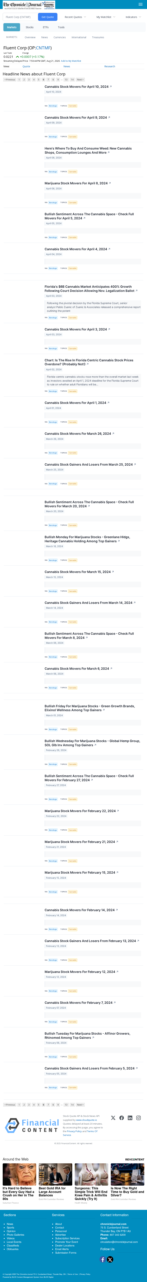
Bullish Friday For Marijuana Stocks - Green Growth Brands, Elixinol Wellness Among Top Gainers (90, 708)
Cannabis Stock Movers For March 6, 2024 (79, 668)
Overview (30, 37)
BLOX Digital (48, 1277)
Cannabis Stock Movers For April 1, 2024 (77, 403)
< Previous (9, 79)
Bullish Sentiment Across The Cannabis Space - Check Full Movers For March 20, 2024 (89, 504)
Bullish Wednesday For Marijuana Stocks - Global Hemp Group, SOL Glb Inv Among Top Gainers (92, 743)
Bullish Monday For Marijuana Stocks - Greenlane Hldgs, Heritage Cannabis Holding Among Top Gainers (87, 539)
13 (66, 79)
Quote (26, 66)
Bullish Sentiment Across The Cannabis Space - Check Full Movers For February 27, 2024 (89, 778)
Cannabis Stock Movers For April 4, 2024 (78, 249)
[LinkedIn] (130, 1125)
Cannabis (72, 106)
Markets (11, 27)
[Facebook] (121, 1125)
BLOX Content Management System (25, 1277)
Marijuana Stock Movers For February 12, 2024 (82, 972)
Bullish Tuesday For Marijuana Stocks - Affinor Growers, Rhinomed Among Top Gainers (87, 1035)
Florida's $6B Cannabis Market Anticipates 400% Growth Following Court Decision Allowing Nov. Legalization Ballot (91, 289)
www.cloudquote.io (86, 1120)
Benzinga (53, 106)
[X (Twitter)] (113, 1125)
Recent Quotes (73, 17)
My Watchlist (103, 17)
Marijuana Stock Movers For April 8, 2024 (78, 183)
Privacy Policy (74, 1131)
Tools (61, 27)
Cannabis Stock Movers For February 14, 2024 (81, 910)
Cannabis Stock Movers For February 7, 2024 (80, 1002)
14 (72, 79)
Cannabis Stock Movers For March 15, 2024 (79, 572)
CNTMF (43, 48)
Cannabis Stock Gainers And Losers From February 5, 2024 (91, 1068)
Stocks (30, 27)
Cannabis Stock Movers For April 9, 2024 (77, 117)
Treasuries (98, 37)
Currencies (60, 37)
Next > (80, 79)
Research (109, 66)
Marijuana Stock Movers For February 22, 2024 (82, 811)
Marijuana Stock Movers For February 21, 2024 (81, 842)
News (44, 37)
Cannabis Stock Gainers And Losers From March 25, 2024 (90, 464)
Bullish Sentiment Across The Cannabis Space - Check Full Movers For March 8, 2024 (89, 636)
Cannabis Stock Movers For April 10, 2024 (78, 86)
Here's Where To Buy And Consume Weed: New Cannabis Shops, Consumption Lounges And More (88, 150)
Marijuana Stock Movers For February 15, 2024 (82, 872)
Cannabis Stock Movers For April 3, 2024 (77, 329)
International (79, 37)
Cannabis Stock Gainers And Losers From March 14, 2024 (90, 603)
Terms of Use (73, 1274)
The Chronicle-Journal (24, 1274)
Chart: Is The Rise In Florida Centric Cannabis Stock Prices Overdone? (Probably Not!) (89, 362)
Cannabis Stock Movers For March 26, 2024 (80, 433)
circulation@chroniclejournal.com (119, 1242)
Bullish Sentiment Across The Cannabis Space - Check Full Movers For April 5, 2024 (89, 216)
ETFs (46, 27)
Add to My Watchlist (71, 60)
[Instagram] (138, 1125)
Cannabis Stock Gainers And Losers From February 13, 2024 (92, 941)
